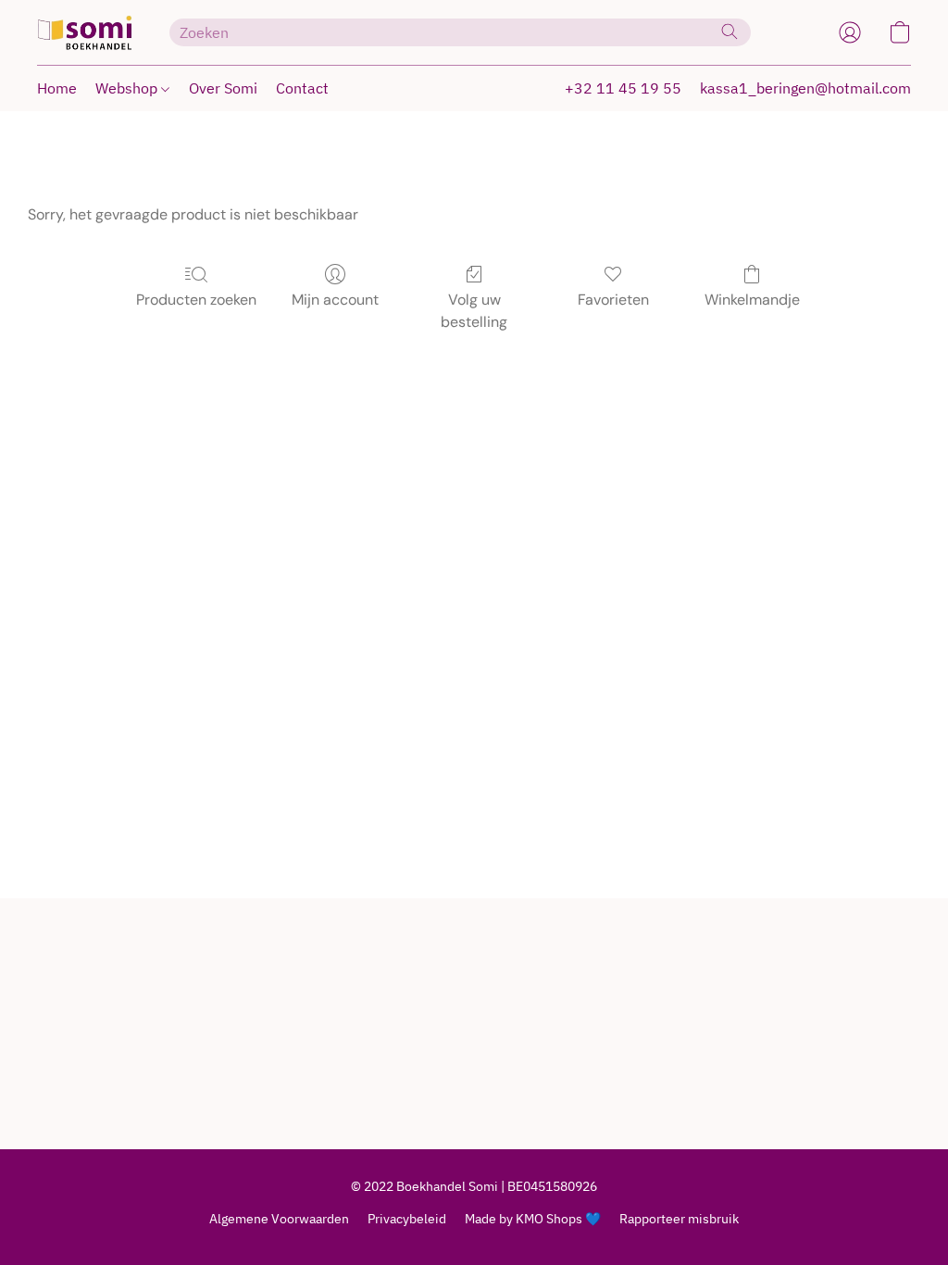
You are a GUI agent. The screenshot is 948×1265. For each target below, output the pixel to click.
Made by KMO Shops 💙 (533, 1218)
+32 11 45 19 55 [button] (623, 88)
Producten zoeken (196, 299)
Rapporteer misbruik (679, 1218)
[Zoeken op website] (729, 31)
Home (57, 88)
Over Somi (223, 88)
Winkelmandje (752, 299)
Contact (302, 88)
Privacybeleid (407, 1218)
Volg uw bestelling (474, 311)
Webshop (128, 88)
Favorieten (613, 299)
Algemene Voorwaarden (279, 1218)
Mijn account (335, 299)
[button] (84, 32)
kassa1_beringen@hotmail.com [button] (805, 88)
